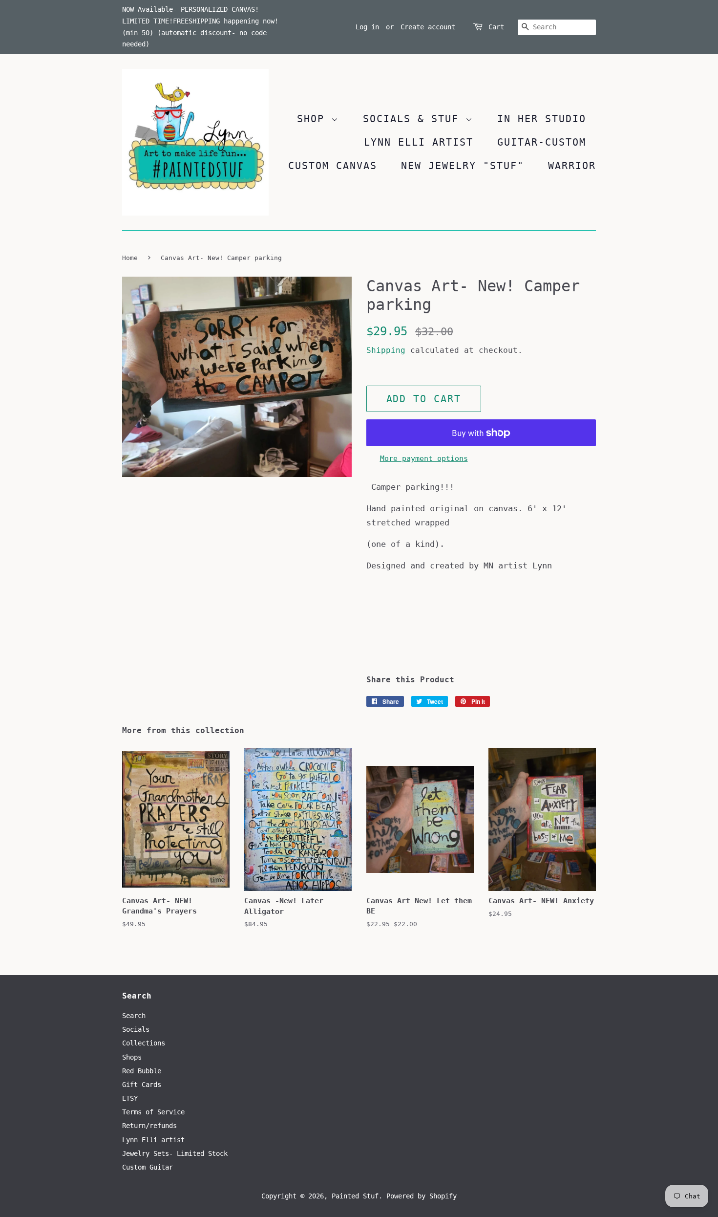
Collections (143, 1043)
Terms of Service (153, 1112)
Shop (314, 119)
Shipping (385, 350)
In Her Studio (541, 119)
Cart (496, 27)
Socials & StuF (414, 119)
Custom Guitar (147, 1167)
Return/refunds (149, 1126)
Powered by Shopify (421, 1196)
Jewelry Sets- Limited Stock (175, 1153)
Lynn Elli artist (153, 1140)
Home (130, 257)
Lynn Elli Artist (418, 142)
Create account (428, 27)
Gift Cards (141, 1084)
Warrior (572, 166)
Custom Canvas (332, 166)
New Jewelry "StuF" (462, 166)
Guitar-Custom (541, 142)
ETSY (130, 1098)
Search (134, 1016)
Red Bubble (141, 1071)
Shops (132, 1057)
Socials (135, 1029)
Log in (367, 27)
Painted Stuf (355, 1196)
